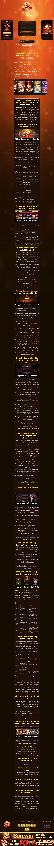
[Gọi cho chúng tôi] (29, 825)
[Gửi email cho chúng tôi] (27, 825)
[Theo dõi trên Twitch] (28, 829)
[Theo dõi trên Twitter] (24, 825)
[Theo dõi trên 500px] (26, 829)
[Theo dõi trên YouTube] (34, 825)
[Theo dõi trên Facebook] (19, 825)
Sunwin (18, 107)
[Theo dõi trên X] (22, 825)
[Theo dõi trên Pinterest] (32, 825)
